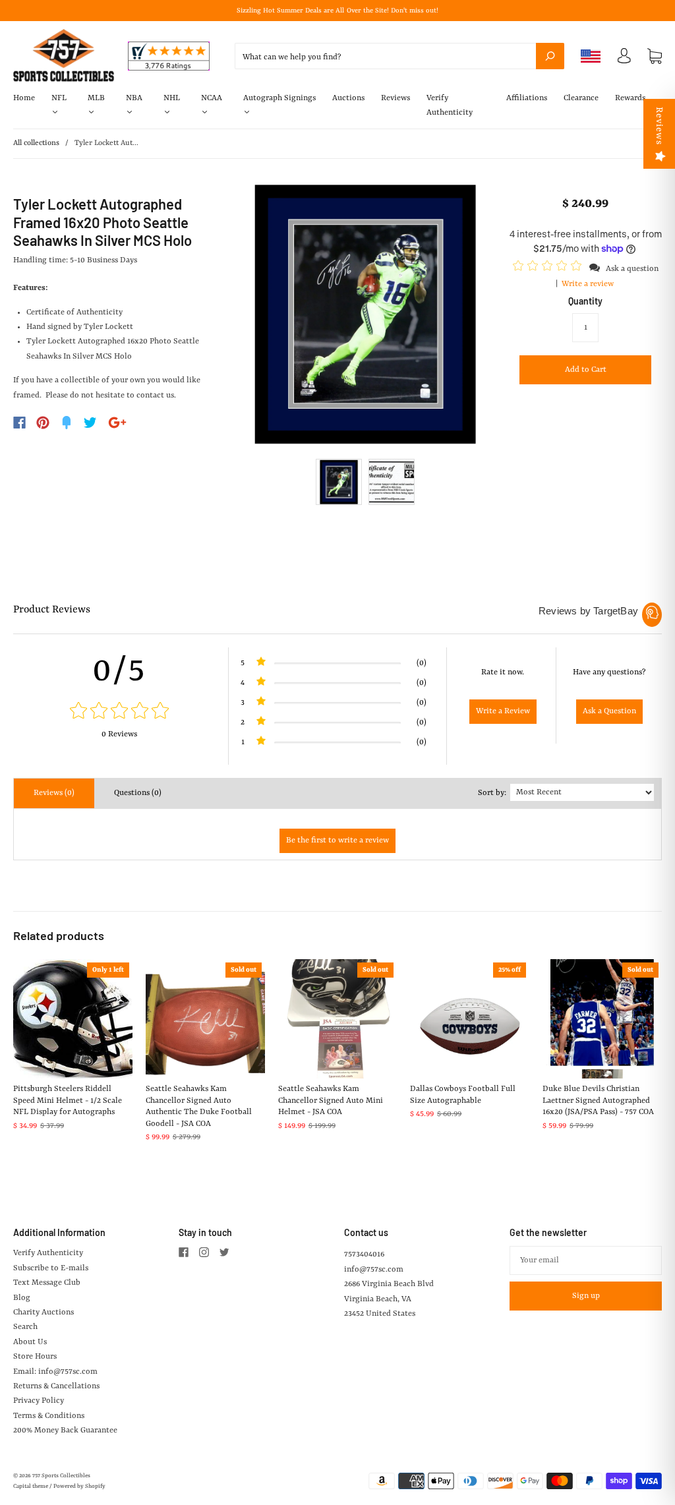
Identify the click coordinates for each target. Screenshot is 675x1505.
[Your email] (586, 1260)
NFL (59, 98)
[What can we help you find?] (399, 57)
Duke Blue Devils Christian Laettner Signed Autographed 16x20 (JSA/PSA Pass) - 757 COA (598, 1100)
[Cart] (654, 56)
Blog (21, 1298)
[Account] (624, 59)
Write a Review (503, 711)
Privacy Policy (38, 1400)
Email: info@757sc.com (55, 1371)
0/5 (119, 671)
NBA (134, 98)
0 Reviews (119, 734)
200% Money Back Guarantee (65, 1430)
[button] (549, 268)
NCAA (211, 98)
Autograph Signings (279, 98)
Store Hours (35, 1356)
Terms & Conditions (48, 1416)
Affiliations (526, 98)
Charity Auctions (43, 1312)
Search (25, 1327)
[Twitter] (90, 422)
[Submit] (550, 56)
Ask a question (632, 269)
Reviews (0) (54, 793)
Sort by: (492, 793)
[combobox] (399, 56)
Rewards (630, 98)
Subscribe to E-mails (50, 1268)
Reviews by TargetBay (588, 610)
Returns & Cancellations (56, 1386)
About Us (30, 1342)
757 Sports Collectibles (61, 1476)
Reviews (395, 98)
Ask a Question (609, 711)
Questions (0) (137, 793)
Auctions (348, 98)
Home (24, 98)
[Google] (117, 422)
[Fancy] (66, 422)
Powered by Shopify (79, 1486)
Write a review (588, 284)
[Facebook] (19, 422)
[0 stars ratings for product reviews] (119, 712)
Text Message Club (46, 1282)
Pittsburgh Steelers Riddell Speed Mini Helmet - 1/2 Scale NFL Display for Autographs (67, 1100)
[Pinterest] (43, 422)
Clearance (581, 98)
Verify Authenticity (449, 105)
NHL (171, 98)
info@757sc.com (373, 1269)
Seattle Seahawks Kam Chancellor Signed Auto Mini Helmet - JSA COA (330, 1100)
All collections (36, 143)
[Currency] (591, 56)
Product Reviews (51, 610)
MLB (96, 98)
